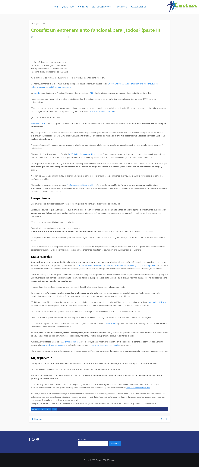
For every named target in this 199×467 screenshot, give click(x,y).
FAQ (54, 409)
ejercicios (46, 409)
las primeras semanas (71, 342)
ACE (71, 154)
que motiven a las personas (53, 345)
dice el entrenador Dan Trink (138, 388)
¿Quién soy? (68, 7)
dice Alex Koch (111, 323)
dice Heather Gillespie (157, 302)
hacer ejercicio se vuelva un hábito (104, 345)
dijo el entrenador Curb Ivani (102, 111)
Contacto (122, 7)
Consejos (83, 7)
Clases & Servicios (101, 7)
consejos (36, 409)
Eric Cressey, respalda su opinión (80, 185)
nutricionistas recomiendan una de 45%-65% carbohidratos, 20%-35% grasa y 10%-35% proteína (116, 265)
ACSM (92, 93)
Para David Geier (38, 123)
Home (55, 7)
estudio (37, 93)
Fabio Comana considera (84, 154)
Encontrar (115, 444)
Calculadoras (138, 7)
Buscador (82, 439)
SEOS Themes (109, 460)
